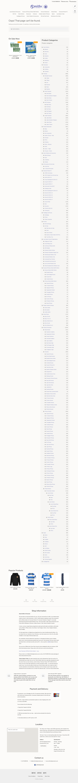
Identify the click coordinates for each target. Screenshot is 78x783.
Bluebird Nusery (49, 272)
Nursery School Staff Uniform (51, 270)
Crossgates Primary (50, 292)
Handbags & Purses (21, 16)
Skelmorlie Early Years (50, 396)
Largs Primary (49, 446)
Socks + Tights (48, 148)
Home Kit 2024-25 (49, 195)
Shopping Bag (43, 601)
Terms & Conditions (31, 776)
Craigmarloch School (50, 290)
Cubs (46, 53)
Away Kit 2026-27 (48, 184)
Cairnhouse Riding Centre (50, 246)
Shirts (47, 230)
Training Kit (47, 210)
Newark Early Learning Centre (52, 391)
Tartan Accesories (48, 219)
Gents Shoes (48, 98)
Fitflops (47, 80)
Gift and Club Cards (45, 16)
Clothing (46, 69)
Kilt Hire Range (48, 223)
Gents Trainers (49, 100)
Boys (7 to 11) (48, 318)
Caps (46, 157)
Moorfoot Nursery (49, 389)
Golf (46, 546)
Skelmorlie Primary (50, 455)
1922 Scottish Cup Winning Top (51, 175)
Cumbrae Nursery (49, 363)
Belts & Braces (48, 155)
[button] (33, 773)
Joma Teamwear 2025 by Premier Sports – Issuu (29, 651)
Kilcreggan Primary (50, 435)
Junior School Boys (54, 504)
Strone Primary (49, 303)
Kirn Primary (48, 296)
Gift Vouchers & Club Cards (48, 164)
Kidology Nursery (49, 376)
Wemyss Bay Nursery (50, 407)
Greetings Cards (48, 188)
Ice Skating (47, 548)
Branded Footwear (48, 76)
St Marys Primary (49, 468)
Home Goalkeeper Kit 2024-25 (51, 190)
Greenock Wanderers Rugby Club (51, 252)
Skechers (48, 89)
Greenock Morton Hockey (50, 250)
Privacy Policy (40, 776)
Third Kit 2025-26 (48, 208)
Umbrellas (47, 159)
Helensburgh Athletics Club (50, 254)
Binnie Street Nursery (50, 356)
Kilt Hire (14, 14)
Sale (46, 204)
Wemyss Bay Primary (50, 484)
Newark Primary (49, 451)
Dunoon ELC (48, 276)
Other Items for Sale (50, 228)
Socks (46, 555)
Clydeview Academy (50, 332)
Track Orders (34, 601)
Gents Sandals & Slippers (51, 95)
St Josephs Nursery (50, 402)
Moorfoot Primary (49, 449)
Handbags (47, 215)
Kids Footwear (48, 102)
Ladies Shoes (49, 122)
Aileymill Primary (49, 283)
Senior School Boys (53, 519)
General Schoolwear (45, 11)
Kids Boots (48, 106)
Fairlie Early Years (49, 367)
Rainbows (47, 60)
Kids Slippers (49, 111)
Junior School (50, 493)
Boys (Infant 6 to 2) (49, 321)
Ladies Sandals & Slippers (51, 120)
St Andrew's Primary (50, 457)
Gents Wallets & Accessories (33, 16)
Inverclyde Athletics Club (50, 257)
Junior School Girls (54, 510)
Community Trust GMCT (50, 186)
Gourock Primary (49, 431)
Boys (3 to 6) (47, 316)
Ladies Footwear (48, 115)
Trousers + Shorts (48, 151)
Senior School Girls (53, 526)
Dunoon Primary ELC (50, 365)
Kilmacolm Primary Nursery (51, 378)
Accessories (47, 67)
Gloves (46, 543)
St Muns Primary (49, 473)
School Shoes (54, 11)
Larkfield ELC (49, 387)
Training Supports (48, 559)
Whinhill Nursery (49, 409)
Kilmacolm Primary (50, 438)
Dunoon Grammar (50, 336)
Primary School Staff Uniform (51, 281)
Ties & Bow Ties (49, 237)
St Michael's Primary (50, 471)
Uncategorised (46, 561)
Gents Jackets (47, 307)
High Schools (47, 329)
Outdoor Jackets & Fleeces (44, 14)
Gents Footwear (48, 91)
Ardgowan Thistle (48, 241)
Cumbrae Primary (49, 424)
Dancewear (28, 14)
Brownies (47, 51)
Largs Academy (49, 340)
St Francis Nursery (50, 398)
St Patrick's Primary (50, 301)
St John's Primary (49, 299)
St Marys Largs (49, 466)
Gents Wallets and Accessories (49, 153)
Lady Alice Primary (50, 444)
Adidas (47, 78)
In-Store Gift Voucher (49, 168)
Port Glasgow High (50, 345)
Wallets (46, 162)
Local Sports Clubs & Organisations (50, 239)
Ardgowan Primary (50, 287)
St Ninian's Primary (50, 475)
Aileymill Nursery (49, 354)
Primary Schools (48, 411)
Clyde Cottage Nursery (50, 274)
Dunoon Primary (49, 427)
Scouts (46, 62)
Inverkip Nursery (49, 279)
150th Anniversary (48, 173)
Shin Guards (47, 552)
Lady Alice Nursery (50, 382)
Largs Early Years (49, 385)
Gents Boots (48, 93)
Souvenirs (47, 206)
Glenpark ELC (49, 371)
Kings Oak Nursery (50, 380)
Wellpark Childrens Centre (51, 404)
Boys (52, 497)
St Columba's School (50, 491)
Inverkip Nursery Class (50, 374)
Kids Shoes (48, 109)
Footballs (47, 541)
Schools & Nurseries (47, 327)
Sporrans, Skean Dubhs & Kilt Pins (53, 234)
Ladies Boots (49, 117)
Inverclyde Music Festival (50, 259)
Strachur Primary (49, 479)
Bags (46, 129)
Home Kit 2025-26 (49, 197)
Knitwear (46, 137)
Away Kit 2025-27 (48, 182)
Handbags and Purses (47, 212)
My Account (26, 601)
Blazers (46, 131)
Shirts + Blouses (48, 144)
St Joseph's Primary (50, 464)
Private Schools (48, 488)
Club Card (47, 166)
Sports (53, 14)
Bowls (46, 535)
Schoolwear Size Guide (55, 16)
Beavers (46, 49)
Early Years (51, 495)
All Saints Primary (50, 285)
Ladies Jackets (47, 312)
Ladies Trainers (49, 124)
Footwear (35, 14)
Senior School (50, 517)
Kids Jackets (47, 310)
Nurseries (47, 351)
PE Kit (46, 140)
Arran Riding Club (48, 243)
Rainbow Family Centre (51, 393)
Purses (46, 217)
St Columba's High (50, 347)
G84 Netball (47, 248)
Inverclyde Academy (50, 338)
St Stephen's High (49, 349)
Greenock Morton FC (63, 11)
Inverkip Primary (49, 294)
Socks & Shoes (49, 232)
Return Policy (47, 776)
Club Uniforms (21, 14)
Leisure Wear (47, 201)
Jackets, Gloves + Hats (49, 135)
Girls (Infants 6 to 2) (49, 325)
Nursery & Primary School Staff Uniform (30, 11)
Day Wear (54, 506)
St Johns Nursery (49, 400)
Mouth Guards (48, 550)
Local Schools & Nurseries (15, 11)
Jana (47, 82)
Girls (52, 499)
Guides (46, 58)
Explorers (47, 56)
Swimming (47, 557)
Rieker (47, 87)
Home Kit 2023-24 (49, 193)
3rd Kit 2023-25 (48, 177)
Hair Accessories (48, 133)
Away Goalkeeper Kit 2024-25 (51, 179)
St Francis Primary (50, 460)
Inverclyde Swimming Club (50, 261)
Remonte (48, 84)
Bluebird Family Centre (50, 358)
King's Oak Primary (50, 440)
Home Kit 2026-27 (49, 199)
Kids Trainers (48, 113)
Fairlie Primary (49, 429)
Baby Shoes (48, 104)
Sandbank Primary (50, 453)
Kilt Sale (46, 226)
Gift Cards (52, 601)
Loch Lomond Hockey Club (50, 263)
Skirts (46, 146)
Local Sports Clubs (60, 14)
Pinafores (47, 142)
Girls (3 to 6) (47, 323)
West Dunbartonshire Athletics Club (52, 265)
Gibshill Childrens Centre (51, 369)
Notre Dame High (49, 343)
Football (46, 539)
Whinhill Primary (49, 486)
